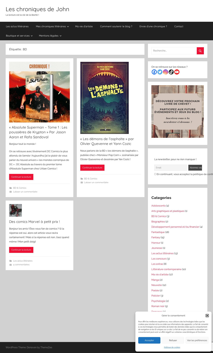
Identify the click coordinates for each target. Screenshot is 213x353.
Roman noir (157, 306)
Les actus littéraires (17, 26)
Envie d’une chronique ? (153, 26)
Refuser (173, 340)
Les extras (157, 263)
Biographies (158, 221)
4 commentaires (21, 264)
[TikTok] (171, 71)
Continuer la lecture (21, 177)
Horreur (155, 242)
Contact (178, 26)
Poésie (155, 290)
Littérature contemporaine (166, 269)
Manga (155, 279)
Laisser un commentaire (25, 191)
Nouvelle (156, 285)
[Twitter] (159, 71)
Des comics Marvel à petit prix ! (34, 221)
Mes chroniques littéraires (51, 26)
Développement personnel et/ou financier (175, 226)
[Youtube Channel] (176, 71)
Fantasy (155, 237)
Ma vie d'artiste (160, 274)
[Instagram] (165, 71)
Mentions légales (48, 35)
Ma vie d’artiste (84, 26)
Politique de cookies (172, 347)
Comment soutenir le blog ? (116, 26)
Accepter (149, 340)
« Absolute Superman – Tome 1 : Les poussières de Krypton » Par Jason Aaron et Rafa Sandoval (38, 132)
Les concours (158, 258)
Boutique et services (18, 35)
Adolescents (158, 205)
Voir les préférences (197, 340)
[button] (207, 315)
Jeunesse (156, 247)
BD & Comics (19, 188)
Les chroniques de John (37, 9)
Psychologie (158, 301)
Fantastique (158, 232)
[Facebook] (154, 71)
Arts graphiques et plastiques (167, 211)
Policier (155, 295)
